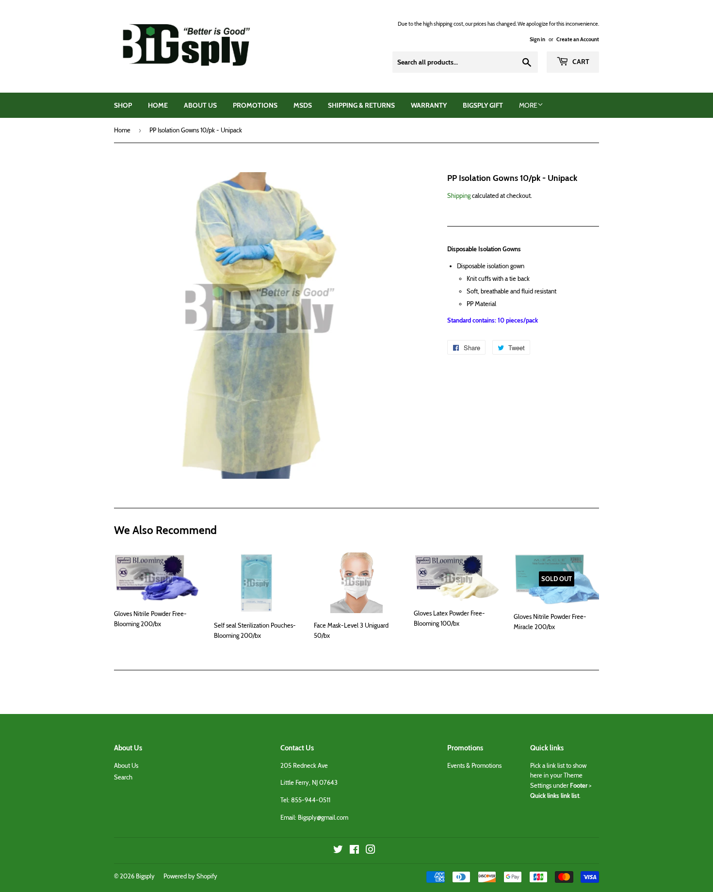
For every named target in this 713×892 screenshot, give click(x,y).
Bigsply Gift (483, 105)
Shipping (458, 195)
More (528, 105)
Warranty (429, 105)
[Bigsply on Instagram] (370, 851)
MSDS (302, 105)
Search (123, 777)
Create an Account (577, 39)
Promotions (255, 105)
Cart (580, 61)
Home (158, 105)
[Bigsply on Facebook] (354, 851)
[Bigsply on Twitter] (338, 851)
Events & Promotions (474, 765)
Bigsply (145, 876)
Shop (123, 105)
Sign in (537, 39)
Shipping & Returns (361, 105)
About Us (200, 105)
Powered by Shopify (190, 876)
